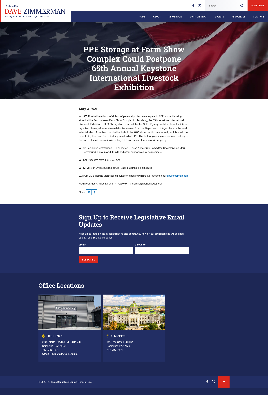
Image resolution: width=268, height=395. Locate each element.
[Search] (242, 5)
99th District (199, 16)
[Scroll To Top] (224, 382)
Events (219, 16)
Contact (258, 16)
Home (142, 16)
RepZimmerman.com (176, 175)
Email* (82, 244)
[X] (200, 6)
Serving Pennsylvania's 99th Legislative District (35, 11)
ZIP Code (140, 244)
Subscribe (257, 5)
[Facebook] (193, 6)
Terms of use (85, 382)
